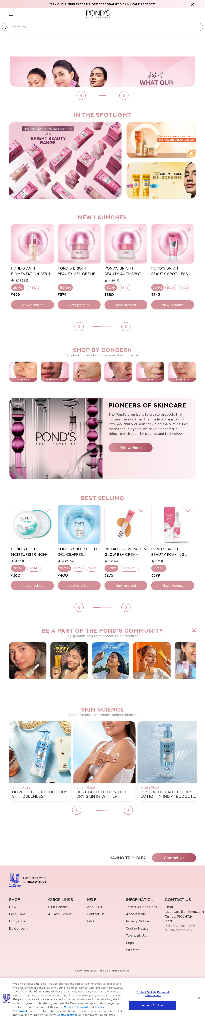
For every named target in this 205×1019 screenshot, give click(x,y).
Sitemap (133, 950)
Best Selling (102, 498)
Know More (130, 448)
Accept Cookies (153, 1005)
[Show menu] (11, 14)
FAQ (90, 921)
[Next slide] (124, 95)
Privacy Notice (137, 921)
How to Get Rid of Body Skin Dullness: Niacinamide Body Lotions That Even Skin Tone (39, 794)
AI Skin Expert (60, 914)
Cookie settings (67, 1014)
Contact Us (174, 858)
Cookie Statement (76, 1007)
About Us (94, 907)
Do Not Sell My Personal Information (153, 994)
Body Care (17, 921)
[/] (98, 14)
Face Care (17, 914)
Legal (130, 943)
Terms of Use (136, 935)
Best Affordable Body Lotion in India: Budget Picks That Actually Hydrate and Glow (167, 794)
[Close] (198, 998)
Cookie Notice (137, 928)
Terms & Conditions (141, 907)
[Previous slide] (81, 95)
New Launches (102, 217)
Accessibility (136, 914)
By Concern (18, 928)
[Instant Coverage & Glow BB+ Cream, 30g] (126, 524)
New (12, 907)
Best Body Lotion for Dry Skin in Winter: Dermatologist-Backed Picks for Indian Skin (103, 794)
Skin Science (58, 907)
